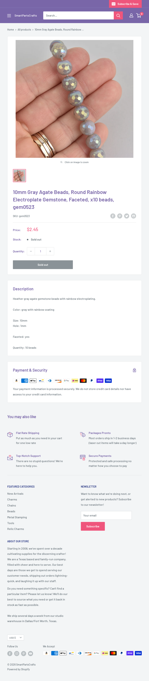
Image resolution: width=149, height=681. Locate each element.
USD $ (12, 637)
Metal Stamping (17, 517)
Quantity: (19, 251)
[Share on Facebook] (112, 216)
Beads (11, 511)
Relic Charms (15, 528)
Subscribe (92, 526)
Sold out (43, 264)
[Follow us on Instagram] (16, 653)
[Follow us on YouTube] (30, 653)
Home (10, 29)
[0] (138, 15)
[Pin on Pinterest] (119, 216)
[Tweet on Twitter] (126, 216)
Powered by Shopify (18, 669)
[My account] (131, 15)
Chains (11, 505)
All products (24, 29)
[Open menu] (9, 15)
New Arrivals (15, 493)
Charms (12, 499)
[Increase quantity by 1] (50, 251)
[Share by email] (133, 216)
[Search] (118, 15)
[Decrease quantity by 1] (31, 251)
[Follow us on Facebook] (9, 653)
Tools (10, 523)
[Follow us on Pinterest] (23, 653)
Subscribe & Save (128, 3)
